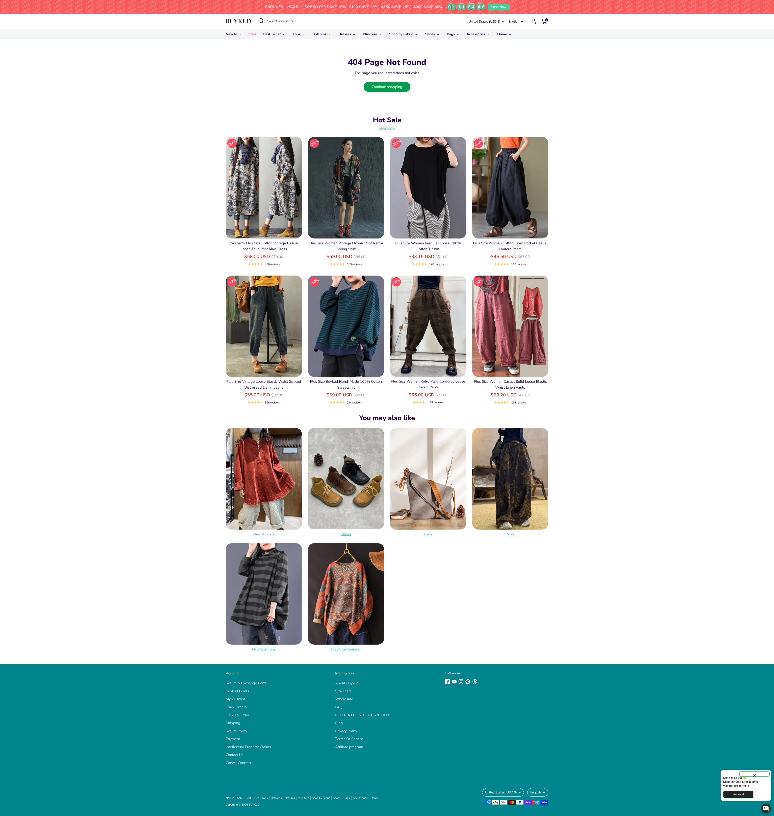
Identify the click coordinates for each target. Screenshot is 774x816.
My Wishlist (235, 699)
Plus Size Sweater (346, 649)
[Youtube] (454, 681)
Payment (233, 738)
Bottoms (319, 34)
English (514, 21)
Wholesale (344, 699)
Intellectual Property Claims (248, 746)
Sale (252, 34)
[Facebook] (447, 681)
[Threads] (474, 681)
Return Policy (236, 731)
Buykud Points (237, 691)
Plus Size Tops (264, 649)
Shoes (430, 34)
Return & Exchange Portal (247, 683)
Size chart (343, 691)
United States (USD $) (484, 21)
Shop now (387, 128)
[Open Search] (261, 21)
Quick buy (264, 231)
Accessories (476, 34)
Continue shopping (387, 86)
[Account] (534, 21)
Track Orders (236, 707)
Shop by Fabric (401, 34)
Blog (339, 723)
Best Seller (272, 34)
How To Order (237, 715)
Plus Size (370, 34)
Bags (451, 34)
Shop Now (498, 7)
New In (232, 34)
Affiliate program (349, 746)
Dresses (345, 34)
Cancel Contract (238, 762)
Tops (297, 34)
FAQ (338, 707)
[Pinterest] (467, 681)
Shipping (233, 723)
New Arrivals (263, 534)
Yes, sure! (738, 794)
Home (502, 34)
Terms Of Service (349, 738)
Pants (510, 534)
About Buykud (347, 683)
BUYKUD (254, 805)
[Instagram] (461, 681)
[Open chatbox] (766, 808)
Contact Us (234, 754)
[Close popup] (754, 774)
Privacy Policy (346, 731)
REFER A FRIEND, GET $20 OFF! (362, 715)
